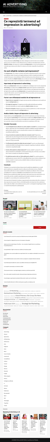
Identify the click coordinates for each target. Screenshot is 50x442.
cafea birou (38, 293)
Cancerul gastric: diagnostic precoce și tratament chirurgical (17, 240)
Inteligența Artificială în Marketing (38, 297)
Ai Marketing (7, 339)
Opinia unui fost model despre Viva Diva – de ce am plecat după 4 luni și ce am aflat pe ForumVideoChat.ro (22, 245)
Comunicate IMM (7, 318)
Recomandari (7, 393)
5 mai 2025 (39, 216)
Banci (5, 351)
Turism (5, 405)
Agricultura (6, 336)
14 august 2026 (7, 431)
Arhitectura (6, 341)
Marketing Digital (23, 299)
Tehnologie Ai (20, 305)
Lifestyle (6, 385)
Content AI (5, 322)
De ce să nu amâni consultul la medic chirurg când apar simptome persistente (20, 274)
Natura (5, 388)
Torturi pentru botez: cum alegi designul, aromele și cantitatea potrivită (19, 270)
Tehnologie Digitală (26, 305)
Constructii (6, 356)
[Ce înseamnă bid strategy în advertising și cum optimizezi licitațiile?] (25, 205)
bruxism (35, 293)
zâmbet (39, 305)
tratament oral (32, 305)
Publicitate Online (40, 301)
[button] (4, 11)
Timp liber (6, 403)
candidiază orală (12, 295)
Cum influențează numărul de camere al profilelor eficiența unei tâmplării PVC (20, 262)
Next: (36, 192)
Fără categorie (7, 376)
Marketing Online (32, 299)
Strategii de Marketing (31, 303)
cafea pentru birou (7, 295)
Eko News (37, 295)
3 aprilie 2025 (10, 27)
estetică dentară (6, 297)
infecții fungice (12, 297)
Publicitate (6, 390)
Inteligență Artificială (9, 299)
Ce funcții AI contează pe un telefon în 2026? (13, 266)
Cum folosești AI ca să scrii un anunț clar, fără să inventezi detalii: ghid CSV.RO (20, 236)
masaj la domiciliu (37, 299)
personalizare (17, 301)
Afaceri (5, 334)
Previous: (13, 192)
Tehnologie (6, 400)
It (4, 383)
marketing (17, 299)
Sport (5, 395)
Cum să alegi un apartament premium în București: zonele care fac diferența (20, 278)
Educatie (6, 371)
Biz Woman (5, 313)
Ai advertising (15, 4)
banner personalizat (24, 293)
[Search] (46, 12)
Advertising (6, 18)
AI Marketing (14, 291)
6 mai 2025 (24, 217)
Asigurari (6, 346)
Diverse (5, 368)
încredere (42, 305)
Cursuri (5, 363)
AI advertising (6, 324)
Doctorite (5, 314)
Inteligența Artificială (29, 297)
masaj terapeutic (6, 301)
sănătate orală (16, 305)
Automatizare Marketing (12, 293)
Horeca (5, 378)
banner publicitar (30, 293)
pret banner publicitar (33, 301)
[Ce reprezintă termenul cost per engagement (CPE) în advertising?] (40, 205)
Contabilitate (7, 358)
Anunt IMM (5, 316)
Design (5, 366)
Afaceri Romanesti (7, 319)
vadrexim (35, 305)
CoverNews (29, 440)
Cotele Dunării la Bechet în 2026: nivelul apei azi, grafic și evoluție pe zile (19, 282)
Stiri (5, 398)
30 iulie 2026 (25, 432)
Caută (4, 222)
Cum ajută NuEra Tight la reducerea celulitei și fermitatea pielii (17, 249)
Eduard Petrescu (21, 295)
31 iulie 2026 (16, 430)
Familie (5, 373)
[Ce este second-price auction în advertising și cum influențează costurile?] (10, 205)
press (6, 27)
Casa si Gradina (7, 353)
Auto (5, 349)
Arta (5, 344)
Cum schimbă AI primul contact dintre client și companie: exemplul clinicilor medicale (22, 258)
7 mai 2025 (9, 217)
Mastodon (5, 408)
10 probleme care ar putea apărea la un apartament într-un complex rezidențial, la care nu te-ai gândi (24, 254)
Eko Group (30, 295)
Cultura (5, 361)
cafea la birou (42, 293)
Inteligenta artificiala (8, 381)
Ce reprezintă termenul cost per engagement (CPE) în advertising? (39, 213)
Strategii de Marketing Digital (8, 305)
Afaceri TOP (5, 321)
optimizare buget (12, 301)
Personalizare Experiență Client (25, 301)
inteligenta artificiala (20, 297)
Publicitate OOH (9, 304)
